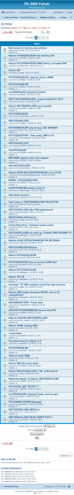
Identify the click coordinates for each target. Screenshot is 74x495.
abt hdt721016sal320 (19, 165)
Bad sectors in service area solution (28, 48)
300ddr (22, 80)
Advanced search (48, 32)
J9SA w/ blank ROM (19, 355)
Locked (6, 32)
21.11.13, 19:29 (32, 220)
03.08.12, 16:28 (32, 373)
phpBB (28, 491)
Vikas (21, 373)
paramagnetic (25, 138)
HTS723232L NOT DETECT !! (24, 386)
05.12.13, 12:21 (36, 212)
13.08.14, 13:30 (34, 108)
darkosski (23, 404)
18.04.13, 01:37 (36, 297)
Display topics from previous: (30, 426)
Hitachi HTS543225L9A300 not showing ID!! (31, 55)
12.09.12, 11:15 (35, 343)
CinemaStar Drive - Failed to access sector (31, 225)
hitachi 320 (14, 70)
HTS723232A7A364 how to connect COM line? (33, 262)
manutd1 (23, 197)
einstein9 (23, 343)
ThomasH (23, 297)
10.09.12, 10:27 (35, 350)
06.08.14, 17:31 (37, 116)
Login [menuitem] (70, 12)
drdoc (21, 101)
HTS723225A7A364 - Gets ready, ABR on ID (31, 135)
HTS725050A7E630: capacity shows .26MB (31, 77)
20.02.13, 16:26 (38, 305)
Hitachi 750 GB (16, 277)
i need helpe (15, 333)
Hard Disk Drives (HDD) (29, 17)
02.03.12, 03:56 (36, 404)
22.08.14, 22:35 (33, 80)
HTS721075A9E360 (18, 84)
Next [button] (47, 37)
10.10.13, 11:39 (31, 227)
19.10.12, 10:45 (31, 328)
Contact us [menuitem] (49, 486)
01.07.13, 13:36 (34, 264)
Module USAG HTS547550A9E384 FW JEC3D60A (34, 240)
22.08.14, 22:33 (33, 87)
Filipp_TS (26, 28)
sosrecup (23, 243)
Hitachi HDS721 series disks (23, 363)
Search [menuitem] (71, 17)
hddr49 (22, 204)
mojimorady (24, 116)
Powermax (23, 66)
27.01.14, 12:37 (34, 183)
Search (43, 32)
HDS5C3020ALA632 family (22, 217)
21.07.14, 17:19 (35, 130)
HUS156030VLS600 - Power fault (26, 302)
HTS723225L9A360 (18, 114)
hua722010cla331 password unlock (27, 92)
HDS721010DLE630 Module (23, 247)
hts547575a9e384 (17, 150)
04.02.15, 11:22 (36, 66)
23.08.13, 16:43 (35, 250)
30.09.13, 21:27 (35, 243)
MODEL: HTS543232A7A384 (23, 180)
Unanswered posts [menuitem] (29, 12)
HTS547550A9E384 (18, 348)
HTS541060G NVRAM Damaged (25, 402)
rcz (20, 412)
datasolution (24, 168)
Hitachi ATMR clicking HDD (23, 325)
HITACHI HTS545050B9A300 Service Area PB (32, 310)
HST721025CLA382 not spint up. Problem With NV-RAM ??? (40, 233)
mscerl (22, 257)
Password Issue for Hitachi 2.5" (25, 341)
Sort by (31, 430)
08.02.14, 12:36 (37, 168)
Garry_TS (46, 28)
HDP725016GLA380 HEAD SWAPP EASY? (31, 417)
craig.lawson (24, 305)
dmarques (23, 212)
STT (21, 227)
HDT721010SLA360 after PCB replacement (31, 209)
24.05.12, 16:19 (34, 389)
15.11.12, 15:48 (37, 320)
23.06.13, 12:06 (36, 272)
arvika (22, 50)
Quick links (9, 12)
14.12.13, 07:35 (35, 197)
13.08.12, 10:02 (34, 366)
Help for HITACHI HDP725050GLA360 (28, 318)
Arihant (22, 94)
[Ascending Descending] (37, 434)
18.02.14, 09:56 (34, 160)
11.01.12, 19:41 (36, 420)
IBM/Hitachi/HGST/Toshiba (48, 17)
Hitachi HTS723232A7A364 (22, 270)
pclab (21, 220)
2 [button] (39, 38)
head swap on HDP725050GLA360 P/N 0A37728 (33, 202)
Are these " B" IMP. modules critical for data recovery (37, 284)
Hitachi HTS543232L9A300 (22, 255)
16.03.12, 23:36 (32, 396)
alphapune (23, 272)
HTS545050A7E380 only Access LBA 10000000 (33, 128)
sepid (21, 73)
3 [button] (43, 38)
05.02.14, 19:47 (48, 175)
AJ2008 (22, 58)
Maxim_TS (16, 28)
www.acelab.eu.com (37, 8)
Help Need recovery (19, 195)
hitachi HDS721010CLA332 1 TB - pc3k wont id (33, 371)
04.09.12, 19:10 (32, 358)
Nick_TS (23, 130)
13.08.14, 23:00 (32, 101)
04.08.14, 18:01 (34, 123)
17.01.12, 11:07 (30, 412)
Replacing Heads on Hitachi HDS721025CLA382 (34, 379)
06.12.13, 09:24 (33, 204)
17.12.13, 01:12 (33, 50)
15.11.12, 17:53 (34, 313)
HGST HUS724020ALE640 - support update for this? (36, 99)
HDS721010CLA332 (19, 143)
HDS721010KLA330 (19, 121)
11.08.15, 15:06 (34, 58)
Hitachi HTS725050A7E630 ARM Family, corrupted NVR (38, 63)
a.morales (23, 420)
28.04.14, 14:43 (34, 145)
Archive (63, 17)
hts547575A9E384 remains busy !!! (27, 188)
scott (21, 358)
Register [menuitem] (60, 12)
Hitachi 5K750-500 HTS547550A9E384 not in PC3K (35, 172)
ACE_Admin (24, 320)
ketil (21, 328)
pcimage (23, 235)
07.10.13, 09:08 (35, 235)
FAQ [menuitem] (43, 12)
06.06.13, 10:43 (35, 287)
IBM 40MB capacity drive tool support (29, 158)
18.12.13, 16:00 (37, 190)
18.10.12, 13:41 (34, 336)
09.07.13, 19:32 (33, 257)
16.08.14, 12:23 (33, 94)
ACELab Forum (11, 17)
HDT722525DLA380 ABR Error (24, 409)
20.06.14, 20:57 (39, 138)
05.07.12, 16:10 (34, 381)
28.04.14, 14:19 (34, 152)
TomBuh (22, 123)
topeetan (23, 350)
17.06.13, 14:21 (36, 279)
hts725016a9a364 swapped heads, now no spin (33, 394)
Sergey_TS (36, 28)
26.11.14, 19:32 (32, 73)
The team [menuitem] (62, 486)
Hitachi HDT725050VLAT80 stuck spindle (30, 106)
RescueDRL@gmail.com (29, 175)
